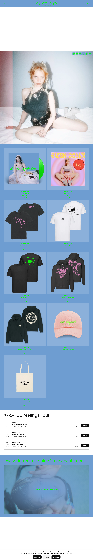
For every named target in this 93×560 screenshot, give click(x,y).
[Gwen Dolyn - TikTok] (86, 53)
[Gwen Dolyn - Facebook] (90, 53)
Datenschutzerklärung (65, 553)
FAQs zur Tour (47, 451)
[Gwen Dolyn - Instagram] (83, 53)
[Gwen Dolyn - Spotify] (73, 53)
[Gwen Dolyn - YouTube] (80, 53)
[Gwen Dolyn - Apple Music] (77, 53)
